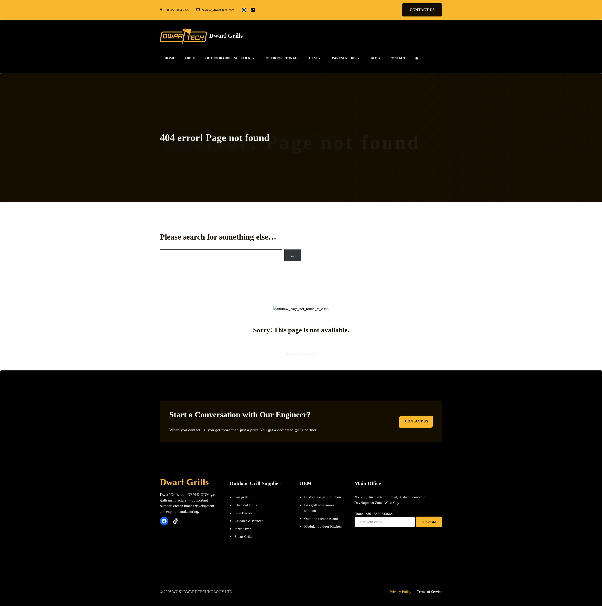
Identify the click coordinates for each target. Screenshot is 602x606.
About (190, 58)
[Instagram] (253, 10)
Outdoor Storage (283, 58)
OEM (313, 58)
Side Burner (243, 513)
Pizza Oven (243, 529)
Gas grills (242, 497)
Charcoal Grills (246, 505)
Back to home (301, 355)
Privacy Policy (400, 592)
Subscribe (429, 522)
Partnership (343, 58)
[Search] (292, 255)
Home (170, 58)
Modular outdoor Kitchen (323, 526)
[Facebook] (244, 10)
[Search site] (417, 58)
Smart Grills (243, 536)
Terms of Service (429, 592)
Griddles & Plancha (249, 521)
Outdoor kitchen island (321, 519)
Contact (397, 58)
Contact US (422, 10)
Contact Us (416, 421)
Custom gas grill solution (322, 497)
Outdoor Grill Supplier (227, 58)
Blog (375, 58)
